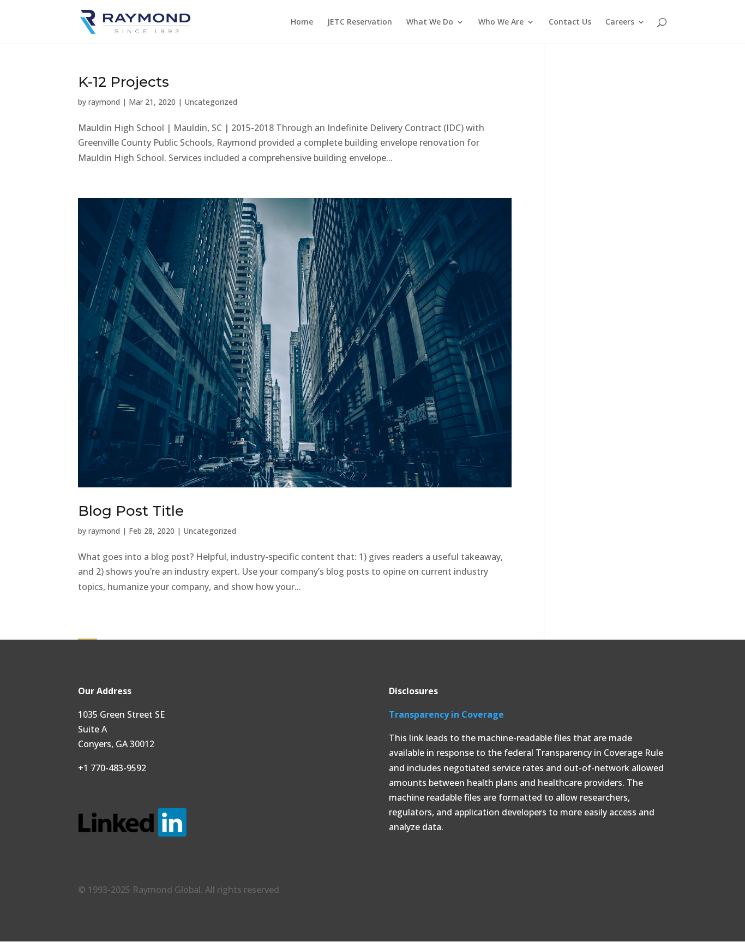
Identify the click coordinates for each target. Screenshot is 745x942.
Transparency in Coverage (446, 714)
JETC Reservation (359, 22)
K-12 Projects (123, 82)
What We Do (429, 22)
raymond (104, 102)
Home (302, 22)
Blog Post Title (131, 511)
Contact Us (570, 22)
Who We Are (501, 22)
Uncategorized (210, 102)
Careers (619, 22)
